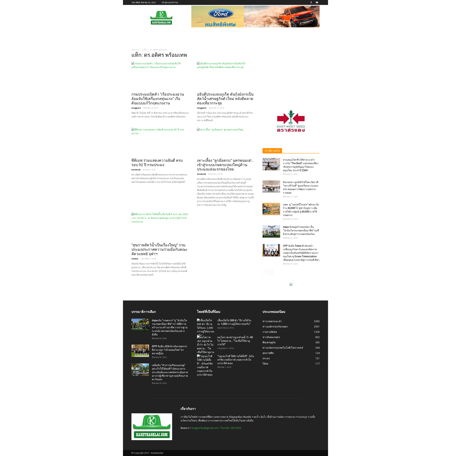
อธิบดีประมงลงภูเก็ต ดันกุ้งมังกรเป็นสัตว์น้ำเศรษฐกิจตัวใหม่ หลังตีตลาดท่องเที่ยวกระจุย (225, 98)
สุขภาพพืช (268, 353)
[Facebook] (311, 2)
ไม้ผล (265, 363)
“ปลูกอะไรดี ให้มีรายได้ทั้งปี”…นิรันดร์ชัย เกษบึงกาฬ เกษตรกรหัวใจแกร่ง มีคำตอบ (235, 360)
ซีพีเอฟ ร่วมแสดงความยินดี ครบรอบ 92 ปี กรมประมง (157, 162)
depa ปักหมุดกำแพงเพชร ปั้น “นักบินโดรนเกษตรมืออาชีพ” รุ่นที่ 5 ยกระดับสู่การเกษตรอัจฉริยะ (301, 230)
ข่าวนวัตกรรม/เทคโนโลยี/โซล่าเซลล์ (282, 347)
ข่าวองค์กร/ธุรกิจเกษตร (275, 326)
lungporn (136, 108)
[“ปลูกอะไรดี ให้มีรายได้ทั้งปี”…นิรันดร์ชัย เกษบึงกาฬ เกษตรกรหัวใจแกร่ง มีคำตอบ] (206, 365)
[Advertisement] (291, 75)
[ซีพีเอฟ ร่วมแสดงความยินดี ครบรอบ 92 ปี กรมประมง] (160, 142)
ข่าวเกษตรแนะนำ (272, 321)
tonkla (134, 258)
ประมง (266, 358)
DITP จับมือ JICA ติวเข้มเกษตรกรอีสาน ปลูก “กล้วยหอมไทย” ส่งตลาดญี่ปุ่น (169, 350)
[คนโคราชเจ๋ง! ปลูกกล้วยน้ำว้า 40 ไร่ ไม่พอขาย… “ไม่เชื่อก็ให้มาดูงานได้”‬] (206, 347)
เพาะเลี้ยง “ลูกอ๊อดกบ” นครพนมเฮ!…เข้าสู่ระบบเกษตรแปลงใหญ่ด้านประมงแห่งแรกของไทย (225, 164)
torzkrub (135, 169)
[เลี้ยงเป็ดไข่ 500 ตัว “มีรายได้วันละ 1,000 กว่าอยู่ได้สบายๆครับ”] (206, 328)
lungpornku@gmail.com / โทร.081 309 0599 (216, 428)
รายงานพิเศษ (269, 331)
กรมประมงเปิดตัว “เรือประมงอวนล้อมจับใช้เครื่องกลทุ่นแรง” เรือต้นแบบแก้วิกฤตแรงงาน (157, 98)
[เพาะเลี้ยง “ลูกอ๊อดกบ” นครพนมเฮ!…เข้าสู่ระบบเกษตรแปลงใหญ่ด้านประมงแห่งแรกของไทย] (225, 142)
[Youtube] (317, 2)
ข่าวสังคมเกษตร (271, 337)
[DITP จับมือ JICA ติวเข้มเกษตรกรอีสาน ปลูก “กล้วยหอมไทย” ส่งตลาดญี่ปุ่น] (140, 351)
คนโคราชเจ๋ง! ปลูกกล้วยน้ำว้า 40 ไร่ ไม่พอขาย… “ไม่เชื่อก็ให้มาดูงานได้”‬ (235, 341)
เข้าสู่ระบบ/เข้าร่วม (170, 2)
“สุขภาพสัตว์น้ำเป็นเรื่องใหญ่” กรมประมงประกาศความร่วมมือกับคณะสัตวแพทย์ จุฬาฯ (159, 249)
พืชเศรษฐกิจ (269, 342)
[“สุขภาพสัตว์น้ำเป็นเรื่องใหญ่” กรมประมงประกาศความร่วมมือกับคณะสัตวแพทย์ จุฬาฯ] (160, 226)
